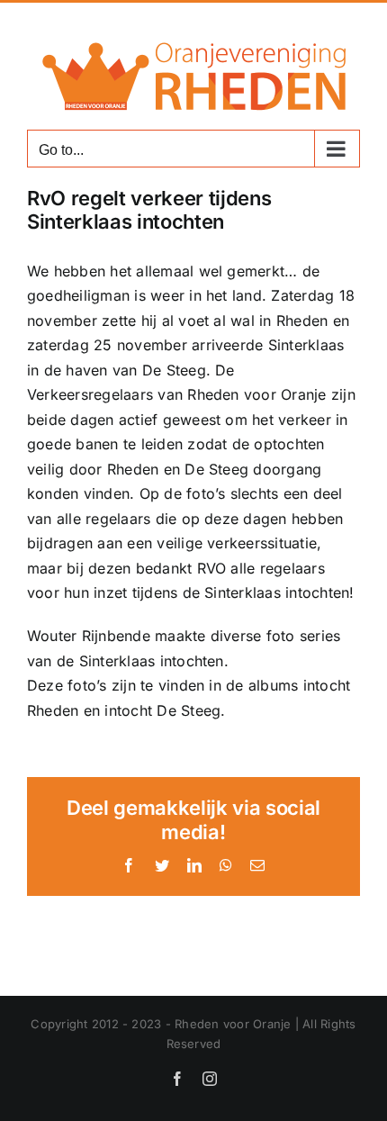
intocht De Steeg (162, 710)
